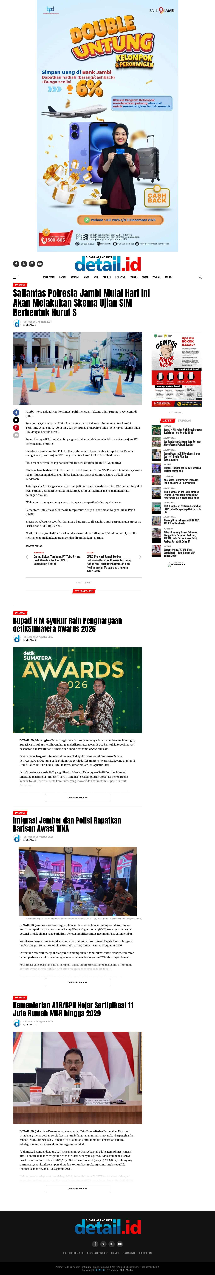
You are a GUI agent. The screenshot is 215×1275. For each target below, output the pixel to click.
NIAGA (86, 277)
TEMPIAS (156, 277)
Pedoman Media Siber (97, 1253)
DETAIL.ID (31, 325)
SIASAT (145, 277)
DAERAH (62, 277)
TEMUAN (168, 277)
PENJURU (107, 277)
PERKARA (134, 277)
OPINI (96, 277)
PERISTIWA (120, 277)
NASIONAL (75, 277)
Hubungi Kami (145, 1253)
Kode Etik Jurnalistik (73, 1253)
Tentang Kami (129, 1253)
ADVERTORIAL (49, 277)
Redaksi (115, 1253)
